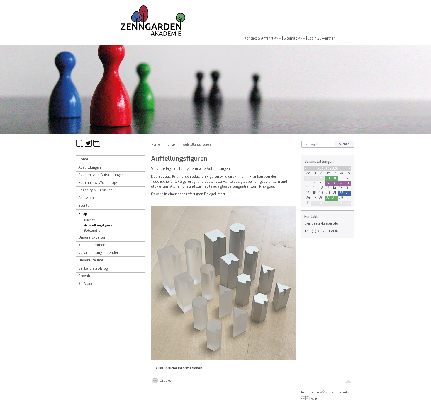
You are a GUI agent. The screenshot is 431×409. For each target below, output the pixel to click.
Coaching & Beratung (95, 190)
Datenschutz (339, 392)
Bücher (89, 220)
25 (315, 198)
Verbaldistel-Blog (93, 268)
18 (314, 193)
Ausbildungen (89, 167)
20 (327, 193)
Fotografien (93, 230)
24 (308, 198)
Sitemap (290, 38)
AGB (314, 399)
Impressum (310, 392)
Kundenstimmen (91, 245)
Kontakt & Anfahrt (258, 38)
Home (83, 159)
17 (307, 193)
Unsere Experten (92, 237)
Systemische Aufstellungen (101, 175)
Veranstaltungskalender (98, 252)
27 (308, 178)
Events (83, 205)
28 (314, 178)
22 (341, 193)
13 (327, 188)
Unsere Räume (90, 260)
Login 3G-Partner (321, 38)
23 (348, 193)
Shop (82, 213)
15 (340, 188)
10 (308, 188)
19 (321, 193)
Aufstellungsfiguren (99, 225)
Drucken (166, 380)
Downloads (88, 276)
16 (347, 188)
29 (321, 178)
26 (321, 198)
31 (334, 178)
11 (314, 188)
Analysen (86, 198)
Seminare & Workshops (98, 182)
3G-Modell (87, 283)
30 (327, 178)
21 (334, 193)
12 (321, 188)
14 (334, 188)
